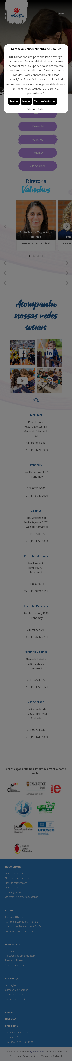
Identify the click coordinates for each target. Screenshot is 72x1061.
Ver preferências (44, 101)
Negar (26, 101)
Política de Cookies (36, 109)
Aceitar (14, 101)
